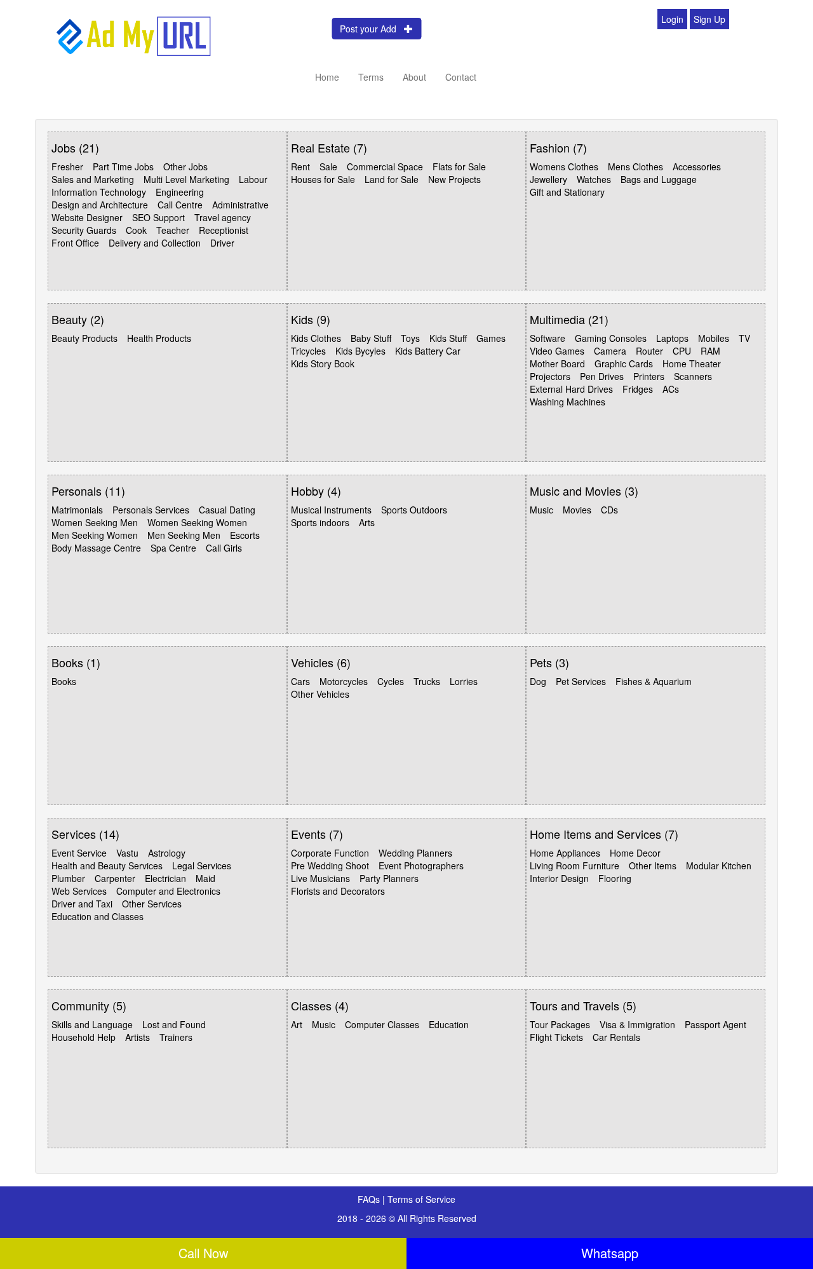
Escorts (245, 535)
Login (672, 19)
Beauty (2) (77, 319)
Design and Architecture (99, 204)
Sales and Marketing (92, 179)
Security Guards (83, 230)
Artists (137, 1037)
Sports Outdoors (414, 509)
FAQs (370, 1199)
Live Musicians (320, 878)
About (414, 77)
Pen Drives (602, 376)
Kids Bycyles (360, 350)
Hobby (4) (316, 490)
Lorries (464, 681)
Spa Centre (173, 547)
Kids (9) (310, 319)
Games (491, 338)
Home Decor (635, 852)
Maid (205, 878)
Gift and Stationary (567, 192)
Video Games (557, 350)
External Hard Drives (571, 389)
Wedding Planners (415, 852)
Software (547, 338)
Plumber (68, 878)
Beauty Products (84, 338)
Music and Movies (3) (584, 490)
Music (541, 509)
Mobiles (713, 338)
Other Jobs (185, 166)
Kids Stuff (448, 338)
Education (449, 1024)
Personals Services (150, 509)
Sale (328, 166)
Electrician (165, 878)
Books (63, 681)
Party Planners (389, 878)
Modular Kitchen (718, 865)
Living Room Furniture (574, 865)
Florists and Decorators (338, 891)
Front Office (75, 242)
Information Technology (98, 192)
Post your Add (372, 28)
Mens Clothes (635, 166)
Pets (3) (549, 662)
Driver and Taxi (81, 903)
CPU (682, 350)
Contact (460, 77)
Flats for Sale (459, 166)
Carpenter (115, 878)
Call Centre (180, 204)
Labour (253, 179)
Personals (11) (88, 490)
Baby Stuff (371, 338)
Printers (648, 376)
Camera (610, 350)
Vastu (127, 852)
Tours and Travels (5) (583, 1005)
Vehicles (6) (321, 662)
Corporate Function (330, 852)
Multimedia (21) (569, 319)
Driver (222, 242)
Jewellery (548, 179)
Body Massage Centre (96, 547)
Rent (300, 166)
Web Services (79, 891)
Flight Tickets (556, 1037)
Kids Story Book (322, 363)
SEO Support (158, 217)
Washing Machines (567, 401)
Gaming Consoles (611, 338)
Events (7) (317, 833)
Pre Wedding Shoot (330, 865)
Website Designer (87, 217)
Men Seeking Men (183, 535)
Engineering (180, 192)
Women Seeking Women (197, 522)
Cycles (390, 681)
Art (296, 1024)
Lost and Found (174, 1024)
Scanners (693, 376)
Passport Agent (715, 1024)
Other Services (152, 903)
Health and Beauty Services (107, 865)
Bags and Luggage (659, 179)
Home (327, 77)
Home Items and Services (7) (604, 833)
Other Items (652, 865)
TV (744, 338)
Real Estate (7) (329, 147)
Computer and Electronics (168, 891)
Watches (594, 179)
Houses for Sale (323, 179)
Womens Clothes (564, 166)
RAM (710, 350)
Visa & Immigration (637, 1024)
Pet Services (581, 681)
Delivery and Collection (155, 242)
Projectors (550, 376)
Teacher (172, 230)
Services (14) (85, 833)
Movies (577, 509)
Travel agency (222, 217)
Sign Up (709, 19)
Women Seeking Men (94, 522)
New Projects (454, 179)
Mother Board (557, 363)
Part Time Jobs (123, 166)
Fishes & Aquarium (653, 681)
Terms (371, 77)
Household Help (83, 1037)
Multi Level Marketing (186, 179)
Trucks (426, 681)
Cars (300, 681)
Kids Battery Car (427, 350)
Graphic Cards (624, 363)
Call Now (203, 1253)
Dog (538, 681)
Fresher (67, 166)
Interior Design (559, 878)
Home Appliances (565, 852)
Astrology (166, 852)
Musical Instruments (331, 509)
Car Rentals (616, 1037)
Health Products (159, 338)
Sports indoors (320, 522)
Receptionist (223, 230)
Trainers (175, 1037)
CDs (609, 509)
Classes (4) (320, 1005)
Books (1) (75, 662)
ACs (670, 389)
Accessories (697, 166)
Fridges (637, 389)
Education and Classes (97, 916)
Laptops (672, 338)
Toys (410, 338)
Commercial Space (385, 166)
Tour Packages (560, 1024)
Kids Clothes (316, 338)
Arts (367, 522)
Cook (136, 230)
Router (649, 350)
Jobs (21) (75, 147)
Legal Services (201, 865)
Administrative (240, 204)
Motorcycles (343, 681)
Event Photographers (421, 865)
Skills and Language (92, 1024)
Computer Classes (382, 1024)
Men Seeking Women (94, 535)
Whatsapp (609, 1253)
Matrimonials (77, 509)
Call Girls (224, 547)
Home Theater (691, 363)
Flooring (614, 878)
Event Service (79, 852)
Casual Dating (227, 509)
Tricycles (308, 350)
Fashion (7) (558, 147)
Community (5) (88, 1005)
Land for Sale (392, 179)
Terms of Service (421, 1199)
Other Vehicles (320, 694)
